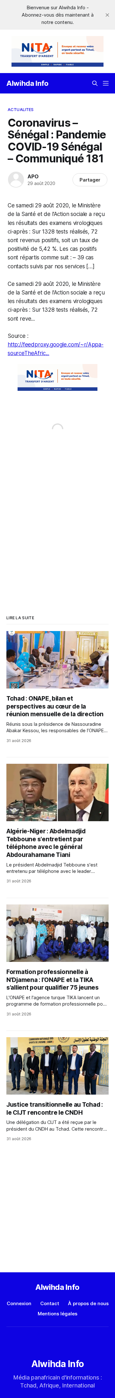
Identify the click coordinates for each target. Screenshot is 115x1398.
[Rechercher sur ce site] (95, 83)
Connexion (19, 1303)
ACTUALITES (21, 109)
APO (32, 176)
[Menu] (106, 83)
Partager (90, 180)
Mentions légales (57, 1314)
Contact (49, 1303)
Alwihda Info (27, 83)
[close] (107, 15)
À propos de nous (88, 1303)
